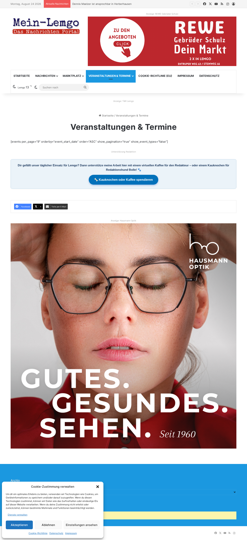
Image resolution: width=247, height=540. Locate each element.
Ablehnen (48, 525)
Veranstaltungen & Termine (110, 75)
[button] (98, 487)
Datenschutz (56, 533)
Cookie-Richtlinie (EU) (155, 75)
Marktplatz (72, 75)
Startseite (22, 75)
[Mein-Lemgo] (46, 27)
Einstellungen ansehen (81, 525)
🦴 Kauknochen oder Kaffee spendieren (123, 179)
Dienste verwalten (17, 514)
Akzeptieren (19, 525)
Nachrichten (45, 75)
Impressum (71, 533)
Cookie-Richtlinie (38, 533)
